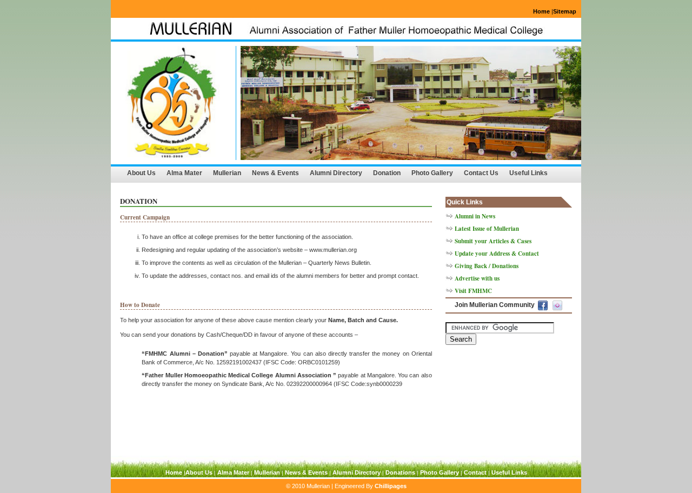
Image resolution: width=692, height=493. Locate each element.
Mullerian (227, 173)
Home (541, 11)
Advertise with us (477, 278)
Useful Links (528, 173)
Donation (387, 173)
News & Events (275, 173)
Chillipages (391, 486)
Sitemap (564, 11)
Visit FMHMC (473, 291)
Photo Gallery (432, 173)
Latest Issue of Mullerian (487, 228)
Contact (475, 472)
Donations (400, 472)
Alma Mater (184, 173)
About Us (141, 173)
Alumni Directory (336, 173)
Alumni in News (475, 216)
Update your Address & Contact (497, 253)
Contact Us (481, 173)
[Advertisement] (499, 399)
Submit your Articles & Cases (493, 241)
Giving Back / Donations (486, 266)
